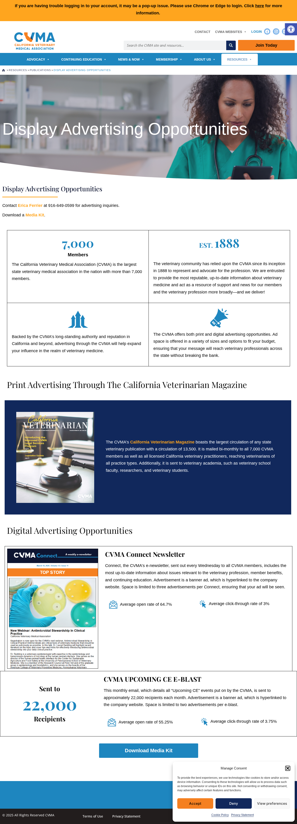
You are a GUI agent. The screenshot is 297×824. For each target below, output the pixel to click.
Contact (202, 32)
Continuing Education (81, 59)
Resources (237, 59)
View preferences (272, 803)
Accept (195, 803)
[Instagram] (276, 31)
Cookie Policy (220, 815)
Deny (233, 803)
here (259, 5)
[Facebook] (267, 31)
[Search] (231, 45)
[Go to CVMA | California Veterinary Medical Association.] (3, 70)
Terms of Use (93, 816)
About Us (202, 59)
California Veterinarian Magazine (162, 442)
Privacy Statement (242, 815)
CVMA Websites (228, 32)
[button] (291, 29)
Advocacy (36, 59)
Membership (167, 59)
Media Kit (35, 215)
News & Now (129, 59)
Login (256, 31)
